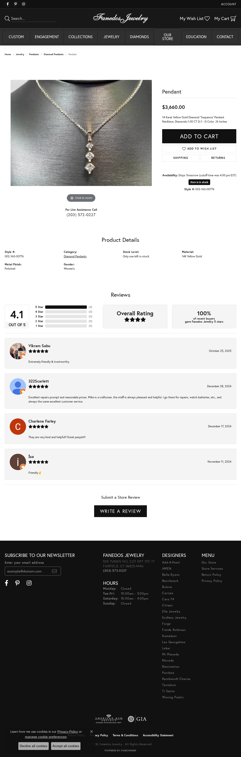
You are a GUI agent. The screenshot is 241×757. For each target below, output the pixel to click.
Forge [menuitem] (166, 624)
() (90, 307)
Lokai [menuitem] (166, 648)
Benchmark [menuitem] (170, 581)
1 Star (39, 326)
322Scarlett (38, 380)
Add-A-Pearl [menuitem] (171, 562)
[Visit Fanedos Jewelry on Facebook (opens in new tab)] (7, 4)
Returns (218, 158)
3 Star (39, 316)
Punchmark (128, 750)
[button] (228, 4)
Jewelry (111, 36)
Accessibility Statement (158, 735)
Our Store (167, 36)
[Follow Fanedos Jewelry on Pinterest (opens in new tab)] (15, 4)
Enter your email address (24, 563)
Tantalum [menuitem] (169, 685)
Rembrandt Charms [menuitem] (176, 679)
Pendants (34, 54)
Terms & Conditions (125, 735)
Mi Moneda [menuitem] (170, 654)
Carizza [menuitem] (167, 593)
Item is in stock (199, 182)
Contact (225, 36)
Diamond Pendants (54, 54)
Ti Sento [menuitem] (168, 691)
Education (196, 36)
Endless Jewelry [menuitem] (174, 618)
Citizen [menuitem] (167, 605)
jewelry (20, 54)
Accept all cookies (65, 746)
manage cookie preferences (46, 737)
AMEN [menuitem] (166, 569)
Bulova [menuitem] (167, 587)
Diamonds (139, 36)
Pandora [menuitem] (168, 673)
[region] (81, 133)
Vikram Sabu (39, 345)
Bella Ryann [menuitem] (171, 575)
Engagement (47, 36)
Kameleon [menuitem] (169, 636)
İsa (31, 456)
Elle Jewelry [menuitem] (171, 611)
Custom (16, 36)
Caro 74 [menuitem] (168, 599)
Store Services (212, 569)
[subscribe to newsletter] (54, 571)
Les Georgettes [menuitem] (173, 642)
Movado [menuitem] (168, 660)
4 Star (39, 311)
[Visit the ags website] (108, 719)
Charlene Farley (42, 421)
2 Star (39, 321)
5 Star (39, 307)
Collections (80, 36)
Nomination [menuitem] (170, 667)
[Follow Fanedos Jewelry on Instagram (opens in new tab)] (23, 4)
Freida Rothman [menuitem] (174, 630)
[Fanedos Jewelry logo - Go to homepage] (120, 18)
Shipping (181, 158)
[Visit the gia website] (137, 719)
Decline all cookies (33, 746)
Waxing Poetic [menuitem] (173, 697)
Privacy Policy (212, 581)
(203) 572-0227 (81, 214)
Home (8, 54)
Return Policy (211, 575)
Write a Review (120, 511)
